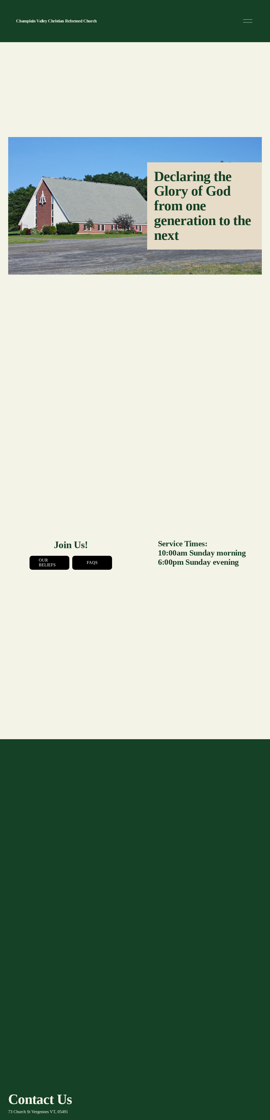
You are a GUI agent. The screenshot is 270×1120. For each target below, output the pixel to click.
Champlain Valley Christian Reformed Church (56, 21)
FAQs (92, 562)
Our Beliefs (47, 562)
